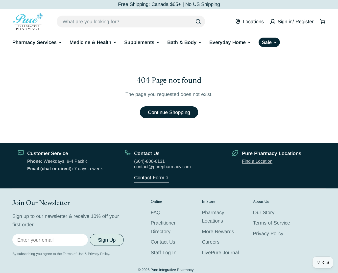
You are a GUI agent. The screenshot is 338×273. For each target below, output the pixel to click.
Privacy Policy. (99, 254)
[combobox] (131, 21)
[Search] (198, 21)
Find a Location (257, 161)
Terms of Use (73, 254)
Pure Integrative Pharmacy (171, 270)
